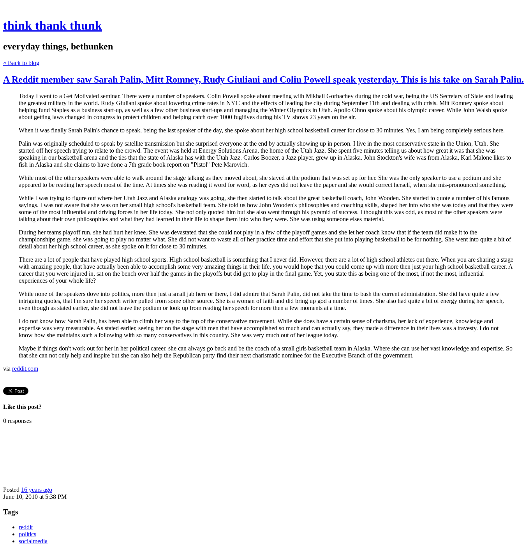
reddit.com (25, 368)
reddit (26, 527)
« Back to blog (21, 63)
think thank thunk (52, 25)
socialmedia (33, 541)
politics (27, 534)
